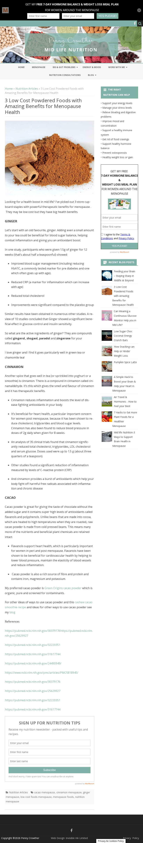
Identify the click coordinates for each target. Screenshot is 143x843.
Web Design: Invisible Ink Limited (69, 838)
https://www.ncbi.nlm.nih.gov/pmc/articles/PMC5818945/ (41, 673)
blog (12, 612)
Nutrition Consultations (65, 75)
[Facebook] (135, 23)
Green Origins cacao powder (62, 588)
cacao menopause (44, 792)
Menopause (38, 67)
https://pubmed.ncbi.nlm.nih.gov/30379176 (32, 631)
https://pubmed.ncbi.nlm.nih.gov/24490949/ (33, 663)
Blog (91, 75)
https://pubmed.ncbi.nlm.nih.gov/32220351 (32, 645)
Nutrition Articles (27, 89)
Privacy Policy (131, 838)
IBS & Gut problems (64, 67)
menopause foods (63, 797)
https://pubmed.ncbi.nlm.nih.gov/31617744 (32, 654)
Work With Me (116, 67)
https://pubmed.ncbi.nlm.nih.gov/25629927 (32, 691)
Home (21, 67)
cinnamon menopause (69, 792)
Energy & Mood (92, 67)
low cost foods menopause (36, 797)
